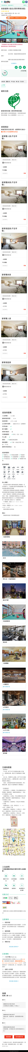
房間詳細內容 (7, 162)
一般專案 (4, 167)
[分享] (16, 67)
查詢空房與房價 (6, 159)
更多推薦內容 (19, 1036)
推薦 (4, 85)
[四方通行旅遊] (7, 2)
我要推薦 (8, 1036)
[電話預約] (24, 67)
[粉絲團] (20, 67)
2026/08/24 (5, 173)
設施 (14, 81)
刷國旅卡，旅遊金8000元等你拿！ (18, 17)
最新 (4, 81)
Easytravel (16, 1051)
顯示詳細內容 (6, 686)
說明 (23, 81)
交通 (18, 81)
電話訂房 (14, 159)
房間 (9, 81)
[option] (14, 527)
